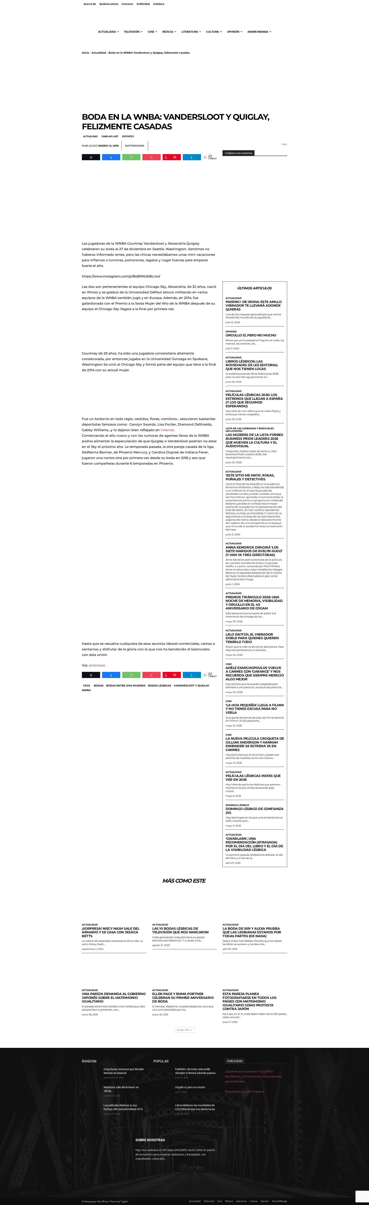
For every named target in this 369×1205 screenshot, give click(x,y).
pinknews (97, 665)
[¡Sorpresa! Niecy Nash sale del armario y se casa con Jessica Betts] (114, 905)
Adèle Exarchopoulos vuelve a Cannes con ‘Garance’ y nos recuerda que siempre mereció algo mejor (255, 673)
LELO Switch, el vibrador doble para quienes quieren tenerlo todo (252, 638)
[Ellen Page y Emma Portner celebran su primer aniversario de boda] (184, 970)
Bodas (98, 685)
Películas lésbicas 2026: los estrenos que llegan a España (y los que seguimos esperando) (254, 400)
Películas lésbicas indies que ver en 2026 (253, 778)
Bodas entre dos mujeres (125, 685)
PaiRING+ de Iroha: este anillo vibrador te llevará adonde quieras (254, 305)
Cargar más (183, 1029)
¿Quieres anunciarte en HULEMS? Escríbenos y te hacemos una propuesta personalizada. (253, 1076)
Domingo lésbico (237, 805)
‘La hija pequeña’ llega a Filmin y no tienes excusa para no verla (255, 709)
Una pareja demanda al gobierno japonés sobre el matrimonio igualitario (113, 997)
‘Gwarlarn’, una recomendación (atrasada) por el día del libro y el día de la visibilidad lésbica (254, 844)
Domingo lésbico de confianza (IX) (254, 811)
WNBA (86, 690)
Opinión (231, 331)
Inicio (85, 52)
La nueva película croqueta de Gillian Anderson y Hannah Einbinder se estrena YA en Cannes (255, 744)
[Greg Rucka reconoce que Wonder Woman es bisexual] (91, 1074)
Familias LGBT (109, 136)
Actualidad (99, 52)
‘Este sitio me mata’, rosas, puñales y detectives (250, 477)
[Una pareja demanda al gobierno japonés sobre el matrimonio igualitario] (114, 970)
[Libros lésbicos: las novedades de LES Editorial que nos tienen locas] (162, 1110)
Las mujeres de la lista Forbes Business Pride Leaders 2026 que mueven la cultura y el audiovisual (254, 440)
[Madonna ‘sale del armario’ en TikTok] (91, 1092)
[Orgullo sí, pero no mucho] (162, 1092)
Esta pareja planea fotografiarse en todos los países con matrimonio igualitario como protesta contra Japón (249, 1001)
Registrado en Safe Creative (244, 1091)
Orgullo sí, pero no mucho (251, 335)
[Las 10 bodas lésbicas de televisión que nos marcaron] (184, 905)
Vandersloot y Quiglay (191, 685)
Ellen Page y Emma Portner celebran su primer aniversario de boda (183, 997)
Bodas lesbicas (159, 685)
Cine (229, 664)
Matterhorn (134, 145)
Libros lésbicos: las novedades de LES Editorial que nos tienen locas (252, 365)
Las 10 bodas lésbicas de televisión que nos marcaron (180, 930)
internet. (167, 430)
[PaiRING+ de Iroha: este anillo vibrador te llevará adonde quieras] (162, 1074)
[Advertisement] (184, 83)
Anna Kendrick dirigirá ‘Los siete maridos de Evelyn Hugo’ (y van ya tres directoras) (254, 551)
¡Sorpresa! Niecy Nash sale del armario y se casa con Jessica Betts (110, 932)
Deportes (128, 136)
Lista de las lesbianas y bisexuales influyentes (250, 429)
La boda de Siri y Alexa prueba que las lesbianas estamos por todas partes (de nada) (252, 932)
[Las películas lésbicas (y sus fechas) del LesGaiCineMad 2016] (91, 1110)
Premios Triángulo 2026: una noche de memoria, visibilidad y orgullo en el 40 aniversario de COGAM (254, 602)
